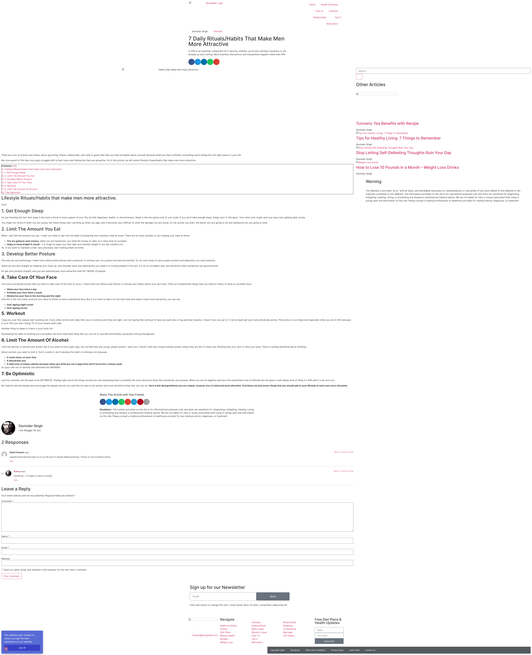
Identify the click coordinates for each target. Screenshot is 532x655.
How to (319, 11)
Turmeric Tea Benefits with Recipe (387, 123)
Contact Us (370, 650)
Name (5, 536)
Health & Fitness (329, 4)
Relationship (319, 17)
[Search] (359, 77)
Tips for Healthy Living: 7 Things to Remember (398, 138)
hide (14, 165)
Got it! (22, 647)
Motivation (332, 23)
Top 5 (338, 17)
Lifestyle (333, 11)
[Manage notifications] (6, 649)
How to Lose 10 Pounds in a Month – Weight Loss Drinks (407, 167)
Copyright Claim (277, 650)
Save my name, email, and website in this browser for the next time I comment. (45, 570)
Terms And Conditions (315, 650)
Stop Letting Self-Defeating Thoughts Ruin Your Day (403, 152)
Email (5, 547)
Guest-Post (354, 650)
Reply (12, 461)
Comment (7, 501)
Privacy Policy (337, 650)
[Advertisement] (325, 47)
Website (5, 559)
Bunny (17, 471)
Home (312, 4)
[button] (191, 62)
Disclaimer (295, 650)
